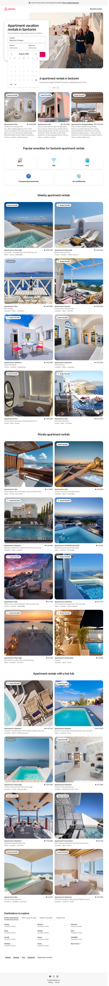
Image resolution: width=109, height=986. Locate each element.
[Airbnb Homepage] (9, 9)
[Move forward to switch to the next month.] (36, 54)
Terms (57, 982)
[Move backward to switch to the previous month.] (11, 54)
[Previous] (50, 88)
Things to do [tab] (60, 918)
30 (11, 84)
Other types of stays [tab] (29, 918)
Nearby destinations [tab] (11, 918)
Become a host (96, 9)
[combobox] (26, 40)
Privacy (50, 982)
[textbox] (17, 48)
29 (36, 80)
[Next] (57, 88)
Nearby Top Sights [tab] (46, 918)
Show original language (71, 3)
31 (15, 84)
